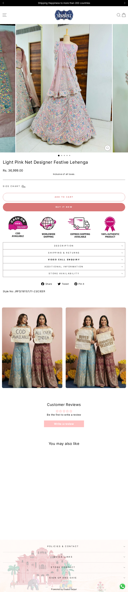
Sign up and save (63, 578)
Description (64, 246)
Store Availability (64, 273)
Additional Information (64, 266)
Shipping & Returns (64, 253)
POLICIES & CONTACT (63, 546)
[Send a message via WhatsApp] (122, 586)
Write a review (64, 423)
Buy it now (64, 207)
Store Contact (63, 567)
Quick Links (63, 557)
